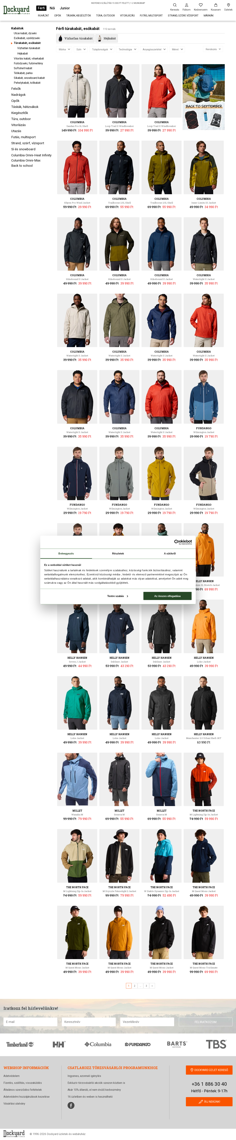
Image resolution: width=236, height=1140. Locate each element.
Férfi (41, 8)
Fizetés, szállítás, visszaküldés (22, 1082)
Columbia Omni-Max (25, 160)
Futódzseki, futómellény (28, 63)
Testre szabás (115, 595)
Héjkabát (22, 53)
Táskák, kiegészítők (78, 15)
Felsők (16, 89)
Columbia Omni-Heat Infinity (31, 155)
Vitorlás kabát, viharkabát (29, 58)
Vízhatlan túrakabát (28, 48)
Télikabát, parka (23, 73)
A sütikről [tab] (170, 553)
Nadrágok (18, 95)
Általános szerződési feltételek (22, 1089)
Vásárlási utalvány (14, 1103)
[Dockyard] (16, 10)
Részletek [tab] (118, 553)
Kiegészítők (19, 113)
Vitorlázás (127, 15)
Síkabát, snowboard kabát (29, 78)
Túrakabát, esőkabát (27, 43)
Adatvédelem (11, 1076)
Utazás (16, 131)
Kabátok (17, 28)
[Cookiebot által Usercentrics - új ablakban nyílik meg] (177, 542)
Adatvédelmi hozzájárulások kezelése (26, 1096)
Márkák (209, 15)
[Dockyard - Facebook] (71, 1105)
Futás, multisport (151, 15)
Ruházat (43, 15)
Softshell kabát (23, 68)
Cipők (57, 15)
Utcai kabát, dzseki (25, 33)
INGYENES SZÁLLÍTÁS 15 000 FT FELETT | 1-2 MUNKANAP (118, 3)
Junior (65, 8)
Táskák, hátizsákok (24, 107)
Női (52, 8)
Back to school (22, 166)
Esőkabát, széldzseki (27, 38)
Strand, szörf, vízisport (183, 15)
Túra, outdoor (105, 15)
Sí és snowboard (23, 149)
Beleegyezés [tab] (66, 553)
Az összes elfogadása (167, 595)
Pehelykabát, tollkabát (27, 82)
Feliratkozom (205, 1022)
